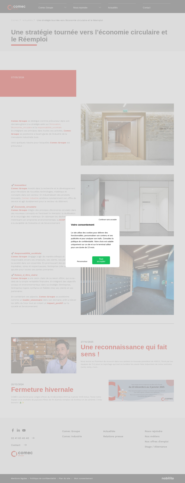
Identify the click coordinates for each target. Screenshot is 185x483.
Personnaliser (82, 261)
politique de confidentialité (82, 241)
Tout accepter (101, 260)
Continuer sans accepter (108, 220)
